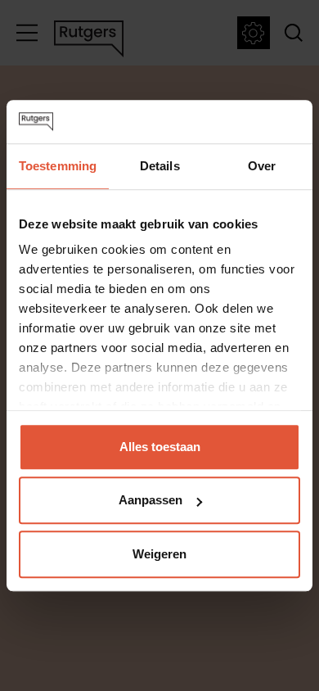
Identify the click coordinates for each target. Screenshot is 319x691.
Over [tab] (262, 166)
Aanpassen (150, 500)
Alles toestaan (159, 447)
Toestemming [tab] (58, 166)
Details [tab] (160, 166)
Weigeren (159, 554)
